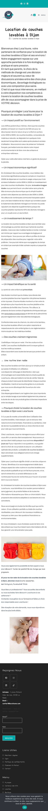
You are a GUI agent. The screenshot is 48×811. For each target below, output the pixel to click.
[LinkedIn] (27, 3)
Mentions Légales (11, 755)
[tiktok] (13, 685)
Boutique (8, 792)
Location (8, 789)
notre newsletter (27, 580)
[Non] (45, 802)
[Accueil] (9, 38)
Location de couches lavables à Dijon (26, 38)
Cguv (6, 758)
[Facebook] (21, 3)
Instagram (8, 584)
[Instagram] (24, 3)
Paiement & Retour (12, 765)
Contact (8, 768)
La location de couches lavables (31, 450)
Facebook (16, 584)
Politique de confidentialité (14, 762)
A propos (8, 782)
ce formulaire (26, 598)
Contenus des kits (11, 785)
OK (25, 807)
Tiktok (24, 584)
